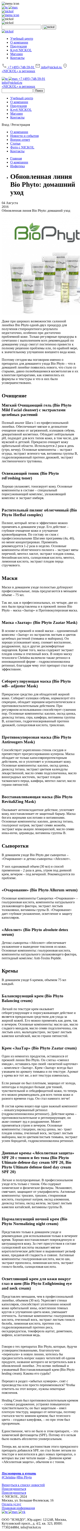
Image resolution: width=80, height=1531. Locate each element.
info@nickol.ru (51, 67)
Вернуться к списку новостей (23, 1485)
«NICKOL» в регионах (18, 71)
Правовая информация (18, 1508)
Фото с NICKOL (22, 147)
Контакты (17, 58)
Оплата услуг (11, 1504)
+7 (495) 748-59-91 (21, 67)
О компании (19, 42)
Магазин (16, 54)
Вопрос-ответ (20, 139)
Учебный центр (21, 38)
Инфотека (17, 166)
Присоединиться (14, 1489)
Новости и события (24, 136)
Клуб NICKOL (21, 50)
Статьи (15, 143)
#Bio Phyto (24, 1477)
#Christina (9, 1477)
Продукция (18, 46)
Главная (16, 158)
